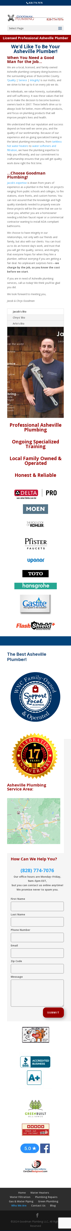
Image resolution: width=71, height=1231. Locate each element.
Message (17, 976)
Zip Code (16, 961)
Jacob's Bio (19, 311)
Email (14, 945)
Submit (53, 1012)
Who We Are (18, 1205)
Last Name (18, 914)
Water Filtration (20, 1197)
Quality (11, 80)
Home (22, 1192)
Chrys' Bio (19, 317)
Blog (53, 1205)
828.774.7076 (36, 2)
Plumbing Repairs (46, 1197)
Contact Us (38, 1205)
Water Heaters (39, 1192)
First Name (18, 899)
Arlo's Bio (18, 323)
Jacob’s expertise (17, 182)
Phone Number (20, 930)
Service (23, 80)
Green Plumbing (48, 1201)
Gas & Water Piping (21, 1201)
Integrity (35, 80)
